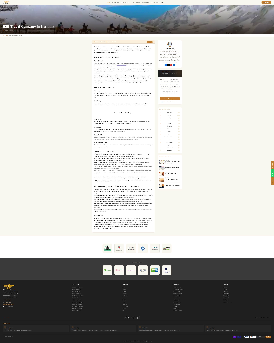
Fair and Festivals (176, 300)
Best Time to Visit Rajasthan (171, 179)
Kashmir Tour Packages (77, 304)
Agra (123, 297)
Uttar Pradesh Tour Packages (78, 295)
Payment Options (226, 293)
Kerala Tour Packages (76, 310)
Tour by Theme (135, 2)
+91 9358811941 (7, 300)
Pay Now (268, 336)
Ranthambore (125, 295)
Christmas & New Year (177, 310)
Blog (7, 35)
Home (108, 2)
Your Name (162, 79)
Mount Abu (125, 293)
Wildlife (173, 118)
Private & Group (176, 308)
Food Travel (173, 112)
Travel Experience (172, 142)
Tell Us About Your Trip (166, 89)
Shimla (124, 302)
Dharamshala (125, 306)
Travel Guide (173, 150)
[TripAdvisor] (138, 318)
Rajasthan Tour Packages (77, 287)
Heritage (173, 123)
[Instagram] (129, 318)
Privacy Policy (226, 295)
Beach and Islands (176, 304)
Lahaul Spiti (125, 304)
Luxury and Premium (177, 297)
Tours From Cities (154, 2)
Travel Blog (225, 291)
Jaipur (124, 287)
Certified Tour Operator (227, 302)
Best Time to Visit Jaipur (170, 173)
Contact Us (225, 289)
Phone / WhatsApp (164, 84)
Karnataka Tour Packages (77, 308)
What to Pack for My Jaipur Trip (172, 185)
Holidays (173, 131)
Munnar (124, 308)
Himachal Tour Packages (77, 300)
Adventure (173, 120)
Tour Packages (115, 2)
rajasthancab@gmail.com (8, 304)
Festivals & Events (172, 147)
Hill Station (175, 306)
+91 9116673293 (7, 302)
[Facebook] (125, 318)
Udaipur (124, 289)
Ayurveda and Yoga (177, 302)
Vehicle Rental (145, 2)
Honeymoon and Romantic (178, 289)
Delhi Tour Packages (76, 291)
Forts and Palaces (176, 295)
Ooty (123, 310)
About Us (225, 287)
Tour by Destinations (125, 2)
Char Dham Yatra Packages (77, 306)
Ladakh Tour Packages (76, 297)
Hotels (173, 134)
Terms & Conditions (227, 297)
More (162, 2)
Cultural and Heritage (177, 287)
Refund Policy (226, 300)
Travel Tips (173, 145)
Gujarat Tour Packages (76, 293)
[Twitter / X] (135, 318)
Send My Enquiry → (170, 98)
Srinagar (124, 300)
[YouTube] (132, 318)
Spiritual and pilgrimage (177, 293)
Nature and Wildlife (176, 291)
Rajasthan (173, 115)
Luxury (173, 139)
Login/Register (266, 2)
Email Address (174, 79)
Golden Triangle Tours (76, 289)
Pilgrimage (173, 128)
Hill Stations (173, 126)
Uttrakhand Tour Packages (77, 302)
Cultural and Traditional (172, 137)
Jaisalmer (124, 291)
